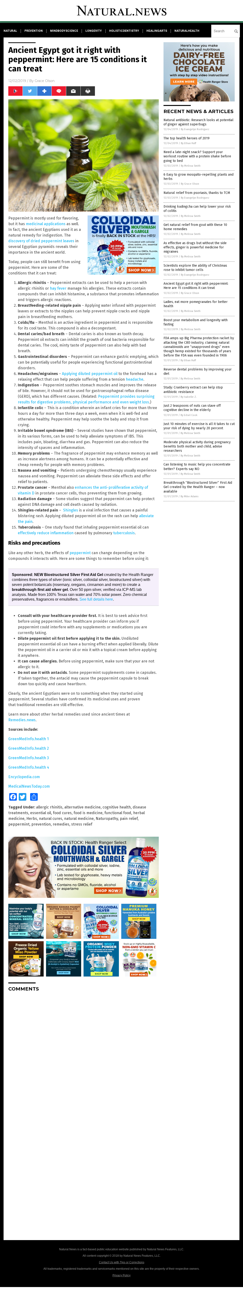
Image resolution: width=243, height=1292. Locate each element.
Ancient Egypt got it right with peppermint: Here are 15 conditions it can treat (196, 286)
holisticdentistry (124, 30)
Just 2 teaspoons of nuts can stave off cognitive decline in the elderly (192, 408)
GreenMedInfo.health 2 (28, 748)
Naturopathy (107, 818)
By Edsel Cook (189, 415)
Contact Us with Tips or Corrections (121, 1262)
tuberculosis (124, 533)
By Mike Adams (189, 496)
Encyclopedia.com (24, 777)
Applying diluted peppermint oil (89, 373)
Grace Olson (45, 81)
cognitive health (117, 807)
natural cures (50, 818)
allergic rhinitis (49, 807)
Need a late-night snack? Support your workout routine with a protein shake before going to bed (197, 156)
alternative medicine (82, 807)
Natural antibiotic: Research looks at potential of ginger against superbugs (199, 122)
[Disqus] (83, 1054)
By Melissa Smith (191, 165)
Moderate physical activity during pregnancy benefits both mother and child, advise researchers (197, 446)
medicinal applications (45, 224)
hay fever (58, 288)
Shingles (70, 510)
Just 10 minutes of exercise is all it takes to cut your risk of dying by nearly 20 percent (199, 426)
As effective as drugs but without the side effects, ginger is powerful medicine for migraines (195, 247)
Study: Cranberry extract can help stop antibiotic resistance (193, 389)
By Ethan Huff (188, 143)
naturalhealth (186, 30)
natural (10, 30)
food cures (62, 813)
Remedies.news (22, 720)
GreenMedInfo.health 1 (28, 739)
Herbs (31, 818)
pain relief (129, 818)
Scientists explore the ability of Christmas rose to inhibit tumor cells (195, 268)
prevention (33, 30)
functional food (117, 813)
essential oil (40, 813)
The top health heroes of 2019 (187, 138)
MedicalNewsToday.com (29, 786)
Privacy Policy (121, 1275)
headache (134, 379)
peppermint (80, 553)
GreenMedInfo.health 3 (28, 758)
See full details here (96, 599)
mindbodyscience (64, 30)
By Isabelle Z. (189, 396)
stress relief (81, 824)
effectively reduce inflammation (46, 533)
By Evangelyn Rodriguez (195, 129)
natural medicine (79, 818)
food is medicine (88, 813)
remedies (61, 824)
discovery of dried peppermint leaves (41, 241)
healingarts (156, 30)
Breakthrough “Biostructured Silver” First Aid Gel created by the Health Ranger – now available (198, 487)
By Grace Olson (190, 183)
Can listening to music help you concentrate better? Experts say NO (197, 466)
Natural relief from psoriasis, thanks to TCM (197, 193)
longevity (93, 30)
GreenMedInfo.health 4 (28, 767)
